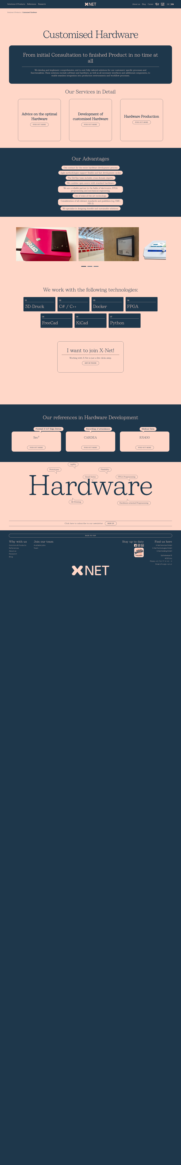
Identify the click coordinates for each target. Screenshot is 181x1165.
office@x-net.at (166, 564)
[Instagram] (138, 545)
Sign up (111, 523)
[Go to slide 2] (89, 266)
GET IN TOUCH (90, 363)
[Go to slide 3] (96, 266)
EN (172, 4)
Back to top (90, 536)
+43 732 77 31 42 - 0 (163, 561)
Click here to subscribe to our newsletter (84, 523)
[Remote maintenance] (162, 5)
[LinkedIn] (142, 545)
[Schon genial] (139, 557)
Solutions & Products (14, 12)
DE (168, 4)
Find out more (39, 125)
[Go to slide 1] (83, 266)
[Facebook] (135, 545)
